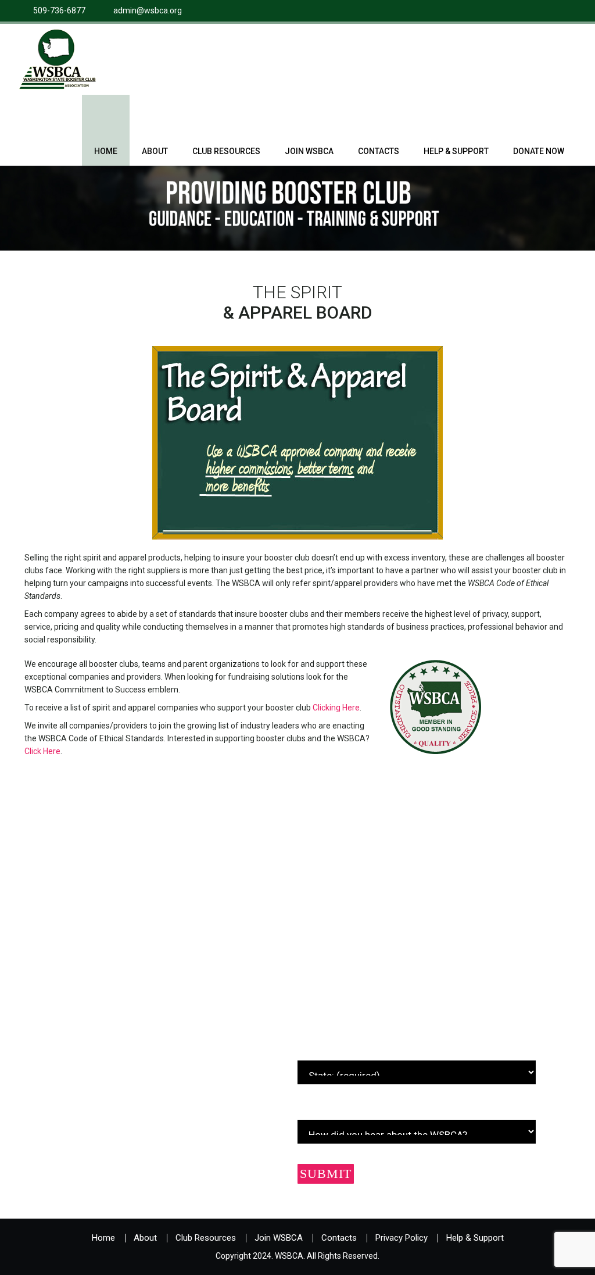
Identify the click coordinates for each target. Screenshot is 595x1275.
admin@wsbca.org (147, 10)
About (155, 151)
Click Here (42, 751)
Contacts (378, 151)
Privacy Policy (401, 1238)
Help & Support (456, 151)
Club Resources (226, 151)
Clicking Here (336, 707)
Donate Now (538, 151)
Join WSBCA (309, 151)
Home (105, 151)
